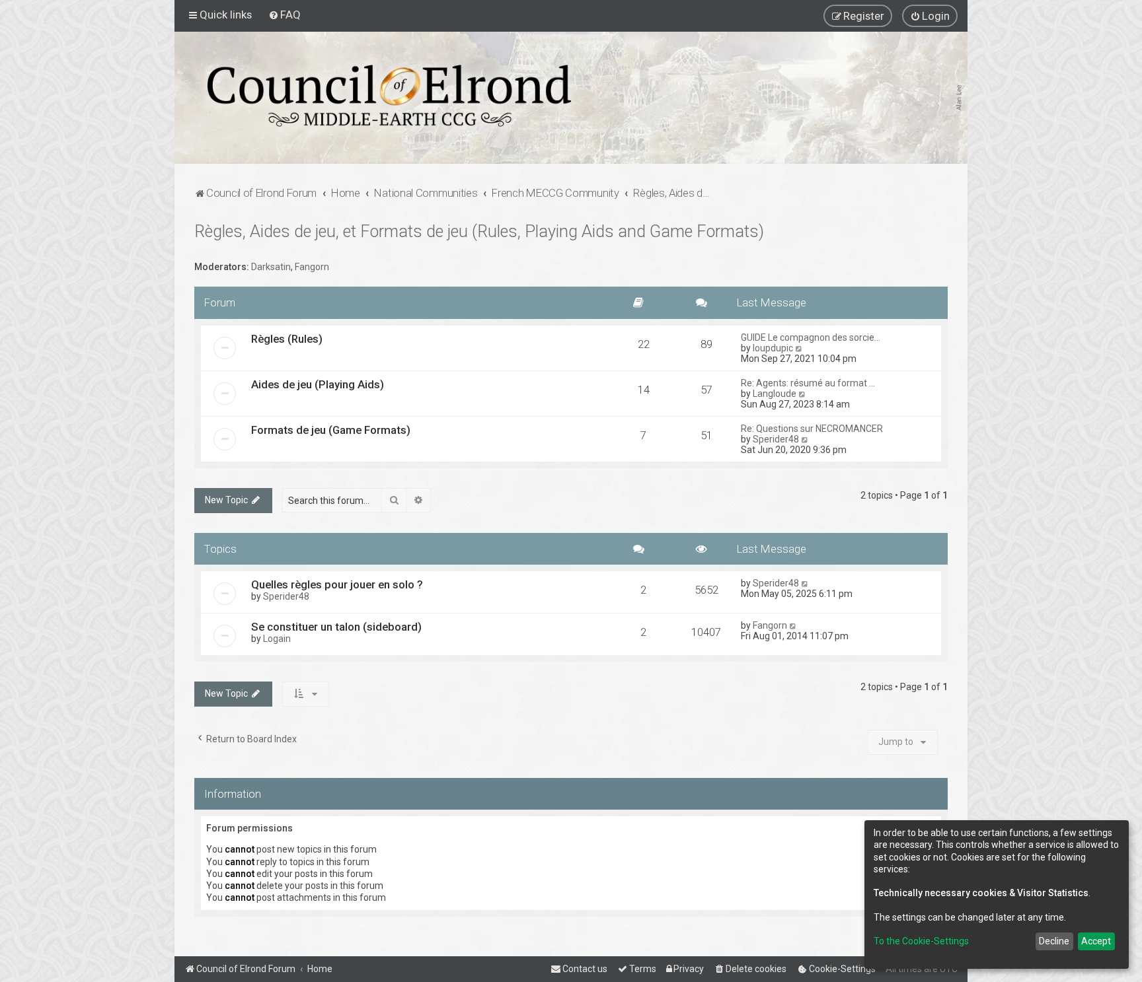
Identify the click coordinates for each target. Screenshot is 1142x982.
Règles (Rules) (287, 338)
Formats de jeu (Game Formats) (330, 430)
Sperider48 (776, 439)
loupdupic (773, 348)
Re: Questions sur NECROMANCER (812, 428)
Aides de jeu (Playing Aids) (317, 384)
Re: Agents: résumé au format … (808, 383)
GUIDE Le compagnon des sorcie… (810, 337)
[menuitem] (284, 14)
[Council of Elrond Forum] (389, 96)
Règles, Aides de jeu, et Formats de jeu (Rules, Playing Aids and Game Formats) (479, 231)
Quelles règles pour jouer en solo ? (337, 584)
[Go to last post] (805, 583)
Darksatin (271, 267)
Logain (277, 638)
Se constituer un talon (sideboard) (336, 626)
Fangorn (312, 267)
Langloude (774, 393)
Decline (1054, 941)
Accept (1096, 941)
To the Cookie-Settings (921, 941)
